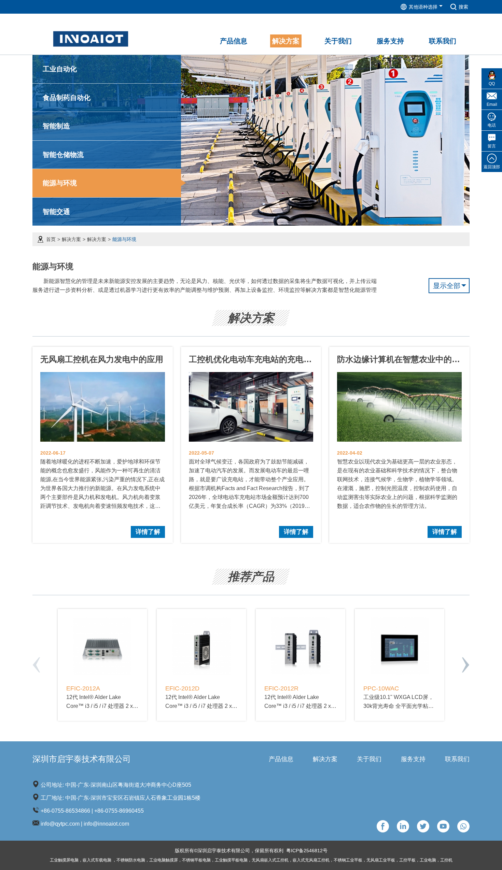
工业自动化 (60, 69)
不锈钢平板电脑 (196, 860)
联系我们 (457, 759)
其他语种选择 (423, 7)
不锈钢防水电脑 (130, 860)
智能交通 (56, 211)
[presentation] (36, 665)
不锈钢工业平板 (348, 860)
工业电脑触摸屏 (163, 860)
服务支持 (413, 759)
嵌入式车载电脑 (97, 860)
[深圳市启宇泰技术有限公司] (90, 34)
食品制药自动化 (66, 97)
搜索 (463, 7)
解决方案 (71, 239)
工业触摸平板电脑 (231, 860)
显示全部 (446, 285)
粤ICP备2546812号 (306, 850)
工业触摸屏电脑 (64, 860)
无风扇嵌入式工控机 (270, 860)
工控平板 (407, 860)
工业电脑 (428, 860)
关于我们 (369, 759)
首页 (51, 239)
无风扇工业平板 (380, 860)
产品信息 (281, 759)
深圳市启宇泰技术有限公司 (81, 759)
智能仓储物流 (63, 154)
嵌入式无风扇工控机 (311, 860)
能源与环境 (60, 183)
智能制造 (56, 126)
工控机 (446, 860)
